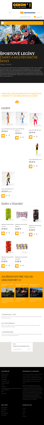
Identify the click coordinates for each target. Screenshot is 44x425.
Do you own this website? (17, 349)
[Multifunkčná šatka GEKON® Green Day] (8, 214)
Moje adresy (3, 411)
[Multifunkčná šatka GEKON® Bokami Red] (8, 247)
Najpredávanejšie (4, 375)
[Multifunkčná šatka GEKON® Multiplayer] (22, 214)
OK (28, 349)
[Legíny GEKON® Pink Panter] (36, 120)
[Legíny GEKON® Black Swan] (8, 179)
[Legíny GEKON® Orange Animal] (8, 118)
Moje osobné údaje (4, 413)
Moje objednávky (4, 407)
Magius (26, 385)
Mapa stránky (3, 393)
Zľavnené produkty (4, 374)
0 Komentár (6, 295)
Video (2, 391)
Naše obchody (3, 377)
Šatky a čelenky (12, 203)
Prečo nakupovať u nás (5, 381)
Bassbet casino (25, 393)
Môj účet (4, 405)
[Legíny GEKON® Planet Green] (36, 149)
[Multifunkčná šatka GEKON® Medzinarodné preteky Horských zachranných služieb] (36, 215)
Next (36, 34)
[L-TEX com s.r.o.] (22, 5)
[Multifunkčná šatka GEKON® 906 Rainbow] (22, 247)
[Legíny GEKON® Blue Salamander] (22, 118)
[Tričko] (22, 34)
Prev (8, 34)
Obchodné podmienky (5, 383)
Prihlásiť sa (39, 12)
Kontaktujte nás (4, 379)
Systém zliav (3, 386)
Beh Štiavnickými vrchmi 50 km (34, 285)
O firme (2, 384)
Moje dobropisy (4, 409)
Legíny (5, 108)
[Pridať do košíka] (3, 136)
